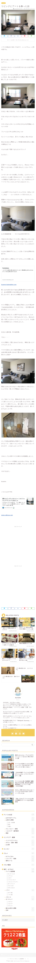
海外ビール (19, 860)
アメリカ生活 (19, 814)
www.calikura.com (7, 515)
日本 (19, 910)
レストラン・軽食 (19, 858)
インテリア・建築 (18, 837)
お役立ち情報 (19, 820)
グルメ (18, 853)
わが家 (3, 3)
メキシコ (19, 897)
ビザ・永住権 (11, 822)
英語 (19, 833)
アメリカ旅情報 (20, 871)
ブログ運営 (18, 865)
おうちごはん (19, 856)
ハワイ (19, 890)
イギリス (10, 901)
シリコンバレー (12, 879)
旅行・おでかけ (19, 869)
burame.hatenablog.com (9, 284)
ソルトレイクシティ (13, 881)
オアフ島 (10, 892)
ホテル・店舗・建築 (19, 842)
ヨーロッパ (19, 899)
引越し (9, 826)
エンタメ (18, 849)
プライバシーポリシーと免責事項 (16, 958)
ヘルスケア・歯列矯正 (19, 831)
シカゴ (9, 878)
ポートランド (11, 883)
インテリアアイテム (19, 840)
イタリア (10, 903)
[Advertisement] (18, 546)
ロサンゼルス (11, 887)
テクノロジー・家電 (19, 829)
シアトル (10, 876)
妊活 (9, 824)
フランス (10, 905)
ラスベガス (11, 885)
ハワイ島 (10, 894)
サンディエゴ (11, 874)
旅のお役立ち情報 (19, 908)
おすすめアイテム (19, 818)
